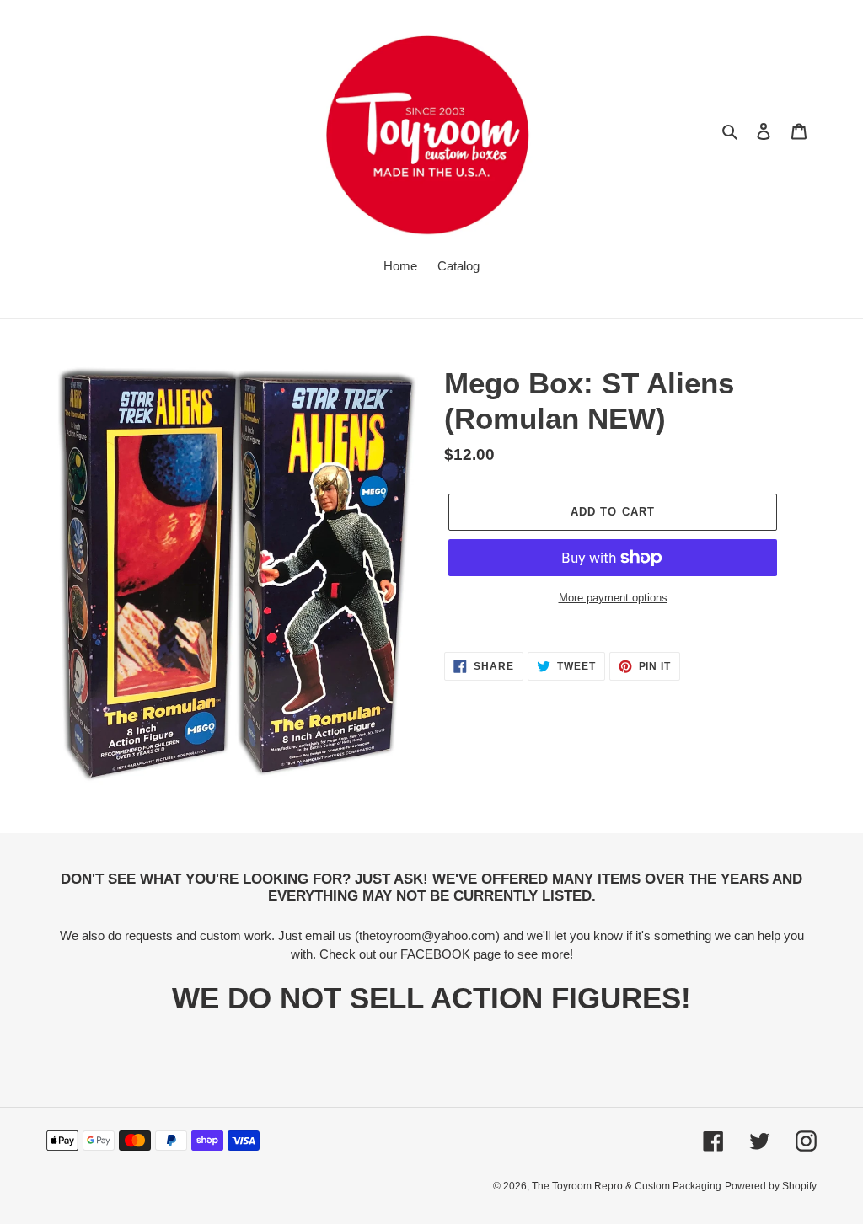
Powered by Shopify (771, 1186)
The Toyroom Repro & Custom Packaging (626, 1186)
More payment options (613, 597)
